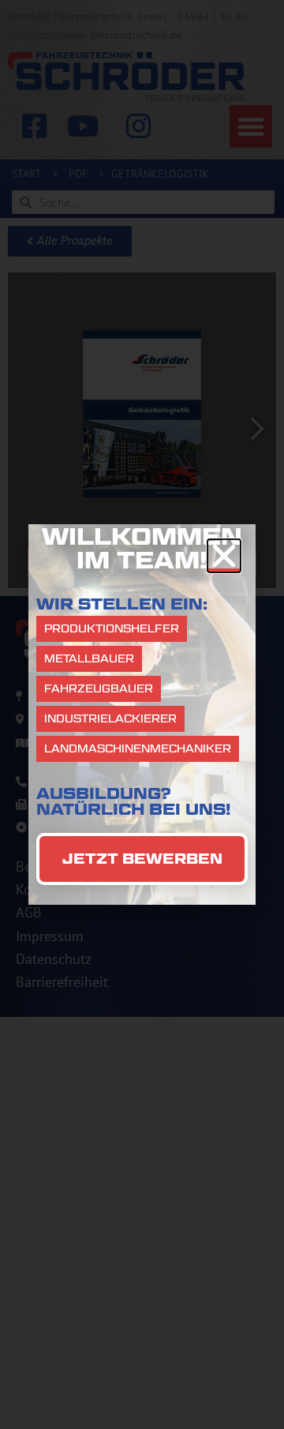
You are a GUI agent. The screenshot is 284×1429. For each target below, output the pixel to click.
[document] (142, 714)
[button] (224, 556)
